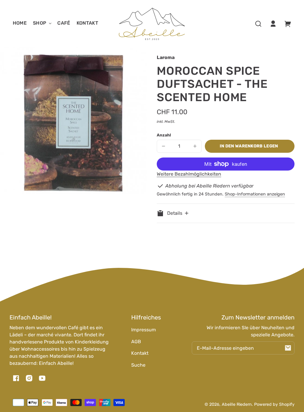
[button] (258, 23)
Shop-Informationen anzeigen (255, 194)
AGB (136, 341)
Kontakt (139, 353)
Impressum (143, 330)
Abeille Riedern (237, 404)
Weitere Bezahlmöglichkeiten (189, 174)
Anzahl (164, 135)
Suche (138, 365)
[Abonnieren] (287, 347)
